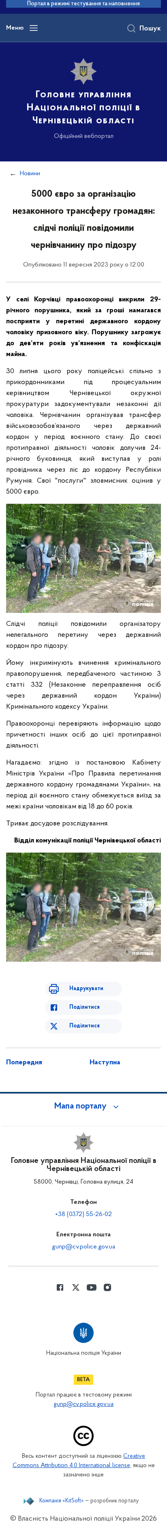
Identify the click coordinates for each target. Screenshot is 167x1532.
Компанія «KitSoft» (61, 1501)
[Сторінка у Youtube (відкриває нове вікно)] (91, 1287)
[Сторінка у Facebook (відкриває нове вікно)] (60, 1287)
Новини (30, 173)
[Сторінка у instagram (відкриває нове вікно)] (107, 1287)
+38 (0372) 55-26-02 (83, 1214)
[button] (83, 1106)
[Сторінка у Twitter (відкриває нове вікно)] (76, 1287)
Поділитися (84, 1007)
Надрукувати (86, 989)
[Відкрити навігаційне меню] (34, 28)
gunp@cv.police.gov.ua (83, 1247)
